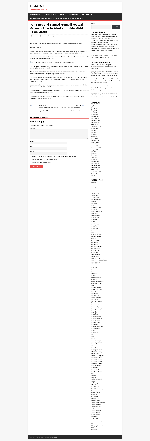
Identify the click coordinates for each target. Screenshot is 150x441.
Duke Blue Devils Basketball (99, 260)
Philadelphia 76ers (96, 357)
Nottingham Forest (96, 350)
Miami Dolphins (95, 322)
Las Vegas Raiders (96, 301)
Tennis (93, 408)
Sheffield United (95, 387)
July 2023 (93, 175)
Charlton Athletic (96, 236)
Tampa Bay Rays (96, 404)
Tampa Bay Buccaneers (98, 402)
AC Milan (93, 182)
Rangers (93, 375)
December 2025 (95, 120)
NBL (92, 336)
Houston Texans (96, 287)
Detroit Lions (95, 256)
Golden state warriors (97, 281)
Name (32, 141)
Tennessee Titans (96, 406)
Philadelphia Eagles (96, 359)
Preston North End (96, 371)
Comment (33, 128)
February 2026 (95, 116)
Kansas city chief (96, 297)
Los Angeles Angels (96, 309)
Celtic (92, 233)
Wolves (93, 428)
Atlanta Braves (95, 192)
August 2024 (94, 150)
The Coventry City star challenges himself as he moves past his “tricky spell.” (103, 66)
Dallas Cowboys (95, 254)
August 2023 (94, 173)
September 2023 (96, 171)
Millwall (93, 330)
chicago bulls (95, 244)
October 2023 (95, 169)
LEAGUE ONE (73, 14)
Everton (93, 266)
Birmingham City (96, 207)
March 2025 (94, 138)
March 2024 (94, 159)
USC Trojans (94, 416)
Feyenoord (94, 270)
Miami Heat (94, 324)
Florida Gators (95, 272)
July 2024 (93, 152)
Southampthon (95, 391)
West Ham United (96, 424)
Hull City (93, 291)
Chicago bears (95, 240)
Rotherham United (96, 379)
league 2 (93, 303)
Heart (93, 285)
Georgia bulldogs (96, 277)
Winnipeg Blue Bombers (98, 426)
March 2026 (94, 115)
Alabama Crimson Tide (97, 186)
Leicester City (95, 307)
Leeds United (95, 305)
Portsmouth (94, 367)
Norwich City (95, 348)
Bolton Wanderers (96, 211)
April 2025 (94, 136)
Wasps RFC (94, 418)
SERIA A (62, 14)
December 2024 (95, 144)
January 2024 (95, 163)
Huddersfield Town (96, 289)
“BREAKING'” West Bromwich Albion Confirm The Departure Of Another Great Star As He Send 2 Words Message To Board (104, 73)
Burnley (93, 231)
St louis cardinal (95, 393)
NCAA (93, 338)
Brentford (94, 219)
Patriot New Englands (97, 355)
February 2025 (95, 140)
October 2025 (95, 124)
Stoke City (94, 394)
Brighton (93, 221)
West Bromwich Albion (97, 422)
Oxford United (95, 353)
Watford (93, 420)
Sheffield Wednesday (97, 389)
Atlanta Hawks (95, 195)
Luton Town (94, 314)
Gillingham (94, 279)
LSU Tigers (94, 313)
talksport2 (44, 36)
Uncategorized (87, 14)
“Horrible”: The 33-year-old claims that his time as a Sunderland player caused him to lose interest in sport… (105, 81)
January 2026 (95, 118)
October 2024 (95, 146)
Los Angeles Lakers (96, 311)
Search (93, 23)
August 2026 (94, 105)
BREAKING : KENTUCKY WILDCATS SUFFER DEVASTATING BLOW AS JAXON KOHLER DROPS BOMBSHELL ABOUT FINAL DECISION (105, 36)
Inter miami (94, 293)
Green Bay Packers (96, 283)
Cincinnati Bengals (96, 246)
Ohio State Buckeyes (97, 352)
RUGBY (93, 381)
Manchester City (96, 316)
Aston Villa (94, 190)
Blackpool (94, 209)
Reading (93, 377)
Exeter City (94, 268)
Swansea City (95, 398)
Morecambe (94, 332)
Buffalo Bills (94, 227)
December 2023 (95, 165)
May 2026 (94, 111)
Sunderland (94, 396)
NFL (92, 346)
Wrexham (94, 430)
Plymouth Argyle (96, 365)
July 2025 (93, 130)
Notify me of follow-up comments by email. (44, 159)
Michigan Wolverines (97, 326)
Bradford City (95, 217)
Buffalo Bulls (95, 229)
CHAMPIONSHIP (50, 14)
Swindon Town (95, 400)
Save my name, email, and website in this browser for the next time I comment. (54, 156)
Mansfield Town (95, 320)
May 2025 (94, 134)
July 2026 (93, 107)
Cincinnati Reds (95, 248)
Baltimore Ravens (96, 199)
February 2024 (95, 161)
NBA (92, 334)
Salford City (94, 383)
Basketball (94, 203)
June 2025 (94, 132)
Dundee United (95, 262)
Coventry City (95, 250)
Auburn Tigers (95, 197)
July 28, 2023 (36, 36)
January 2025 (95, 142)
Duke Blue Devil (95, 258)
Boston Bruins (95, 213)
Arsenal (93, 188)
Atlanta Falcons (95, 194)
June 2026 (94, 109)
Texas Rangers (95, 412)
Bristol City (94, 223)
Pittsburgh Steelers (96, 363)
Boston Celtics (95, 215)
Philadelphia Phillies (96, 361)
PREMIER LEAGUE (35, 14)
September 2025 (96, 126)
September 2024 (96, 148)
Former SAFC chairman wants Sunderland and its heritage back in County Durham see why (103, 88)
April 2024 (94, 157)
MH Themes (54, 437)
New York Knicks (96, 340)
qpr (92, 373)
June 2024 (94, 154)
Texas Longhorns (96, 410)
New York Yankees (96, 342)
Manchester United (96, 318)
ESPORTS (94, 264)
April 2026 (94, 113)
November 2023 (96, 167)
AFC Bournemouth (96, 184)
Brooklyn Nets (95, 225)
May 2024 (94, 155)
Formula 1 (94, 274)
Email (32, 146)
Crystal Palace (95, 252)
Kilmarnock (94, 299)
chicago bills (94, 242)
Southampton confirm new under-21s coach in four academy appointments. (56, 18)
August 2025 (94, 128)
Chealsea (94, 238)
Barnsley (93, 201)
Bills (92, 205)
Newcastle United (96, 344)
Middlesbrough (95, 328)
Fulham (93, 276)
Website (32, 151)
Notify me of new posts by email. (41, 162)
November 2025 (96, 122)
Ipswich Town (95, 295)
